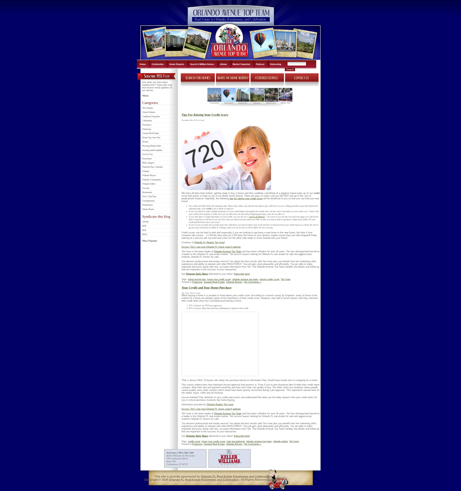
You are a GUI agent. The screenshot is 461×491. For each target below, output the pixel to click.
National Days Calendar (152, 167)
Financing (146, 129)
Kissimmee (147, 158)
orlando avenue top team (245, 279)
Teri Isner (285, 279)
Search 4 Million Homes (202, 64)
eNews (223, 64)
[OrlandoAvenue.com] (230, 58)
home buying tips (197, 279)
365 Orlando (147, 108)
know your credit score (219, 279)
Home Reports (176, 64)
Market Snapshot (241, 64)
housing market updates (152, 150)
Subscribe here (241, 274)
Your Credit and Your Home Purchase (207, 287)
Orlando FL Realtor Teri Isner (209, 242)
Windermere (147, 205)
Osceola (145, 188)
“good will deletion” (256, 217)
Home (143, 64)
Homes (145, 141)
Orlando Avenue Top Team (228, 251)
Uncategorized (148, 200)
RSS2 (144, 234)
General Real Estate (150, 133)
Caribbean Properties (151, 116)
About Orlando (148, 112)
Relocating (275, 64)
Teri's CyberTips (149, 196)
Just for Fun (147, 154)
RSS (144, 230)
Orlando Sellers (149, 184)
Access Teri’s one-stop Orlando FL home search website (211, 247)
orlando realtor (280, 441)
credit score (194, 441)
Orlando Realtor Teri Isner (220, 404)
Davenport (146, 125)
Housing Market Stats (151, 146)
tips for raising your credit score (246, 198)
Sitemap (275, 479)
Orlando (145, 171)
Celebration (158, 64)
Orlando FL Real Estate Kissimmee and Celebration (236, 476)
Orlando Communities (151, 179)
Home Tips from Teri (151, 137)
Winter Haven (148, 209)
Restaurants (147, 192)
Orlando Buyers (149, 175)
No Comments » (252, 282)
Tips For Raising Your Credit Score (205, 114)
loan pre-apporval (236, 441)
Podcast (260, 64)
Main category (148, 163)
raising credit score (269, 279)
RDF (144, 226)
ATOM (145, 222)
